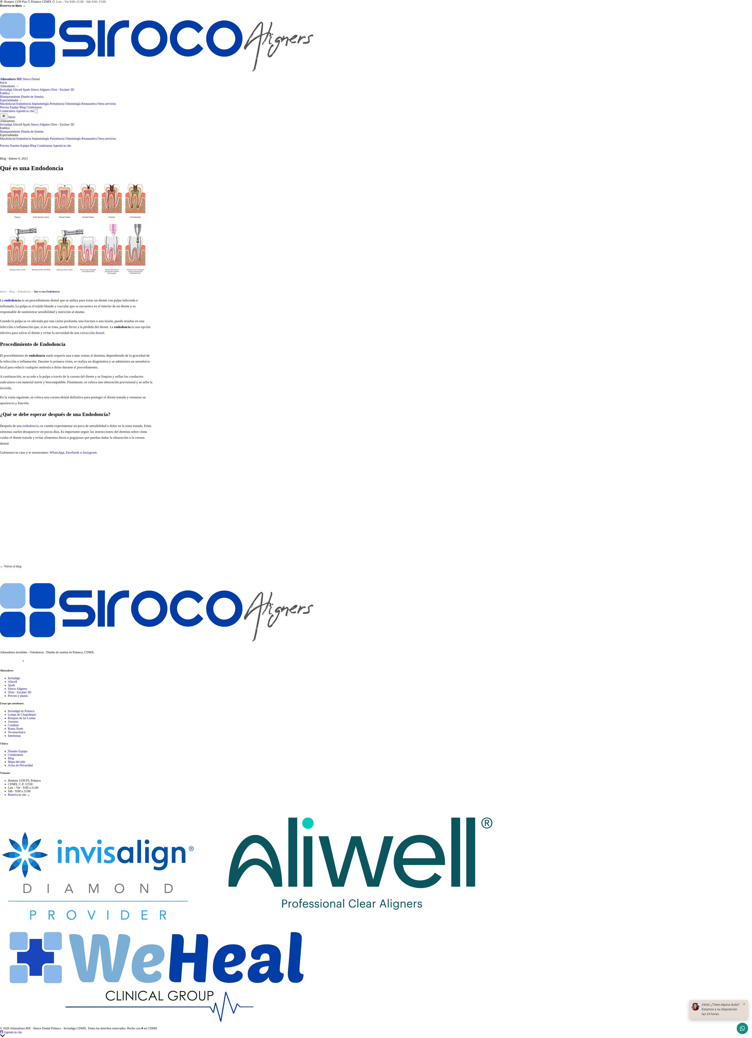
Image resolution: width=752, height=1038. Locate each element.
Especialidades (9, 100)
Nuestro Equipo (19, 145)
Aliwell (17, 89)
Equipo (14, 107)
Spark (26, 89)
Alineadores (8, 86)
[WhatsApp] (33, 661)
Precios (4, 107)
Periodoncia (57, 103)
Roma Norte (15, 728)
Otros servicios (107, 103)
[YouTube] (23, 661)
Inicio (3, 82)
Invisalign (6, 89)
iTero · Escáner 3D (62, 89)
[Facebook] (13, 661)
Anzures (13, 721)
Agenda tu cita (25, 111)
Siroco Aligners (40, 89)
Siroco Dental (14, 801)
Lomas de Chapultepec (22, 714)
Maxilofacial (7, 103)
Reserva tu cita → (19, 794)
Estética (5, 93)
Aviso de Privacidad (20, 765)
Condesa (13, 725)
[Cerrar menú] (3, 116)
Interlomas (14, 735)
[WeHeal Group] (156, 1024)
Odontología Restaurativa (81, 103)
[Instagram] (3, 661)
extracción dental (92, 333)
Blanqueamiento (10, 96)
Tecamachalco (16, 732)
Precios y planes (18, 695)
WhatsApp (57, 452)
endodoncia (12, 300)
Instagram (90, 452)
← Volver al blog (10, 566)
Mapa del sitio (16, 761)
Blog (23, 107)
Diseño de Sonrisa (32, 96)
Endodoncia (23, 103)
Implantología (40, 103)
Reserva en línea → (13, 5)
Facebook (72, 452)
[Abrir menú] (36, 111)
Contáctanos (34, 107)
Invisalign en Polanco (21, 711)
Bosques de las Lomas (21, 718)
